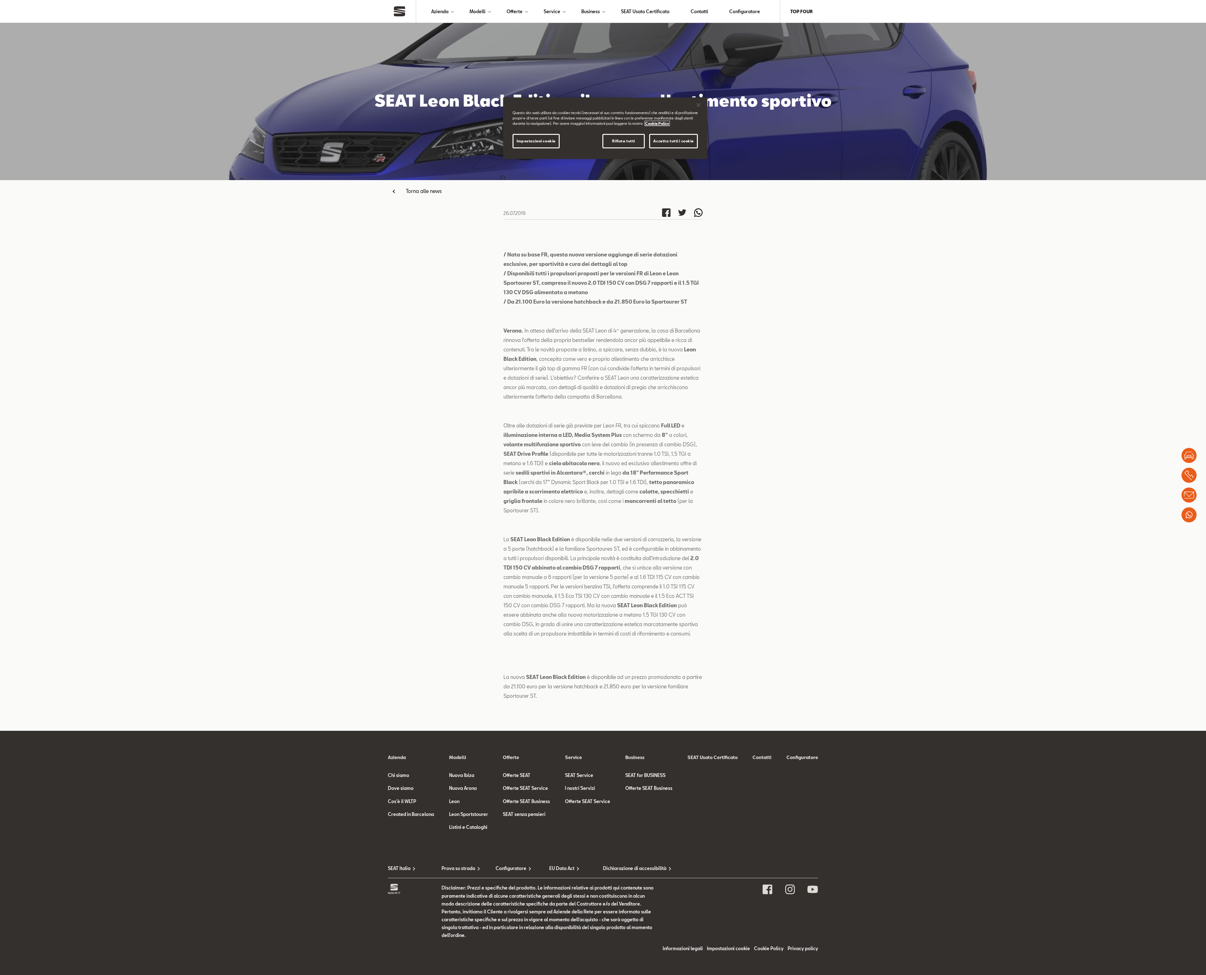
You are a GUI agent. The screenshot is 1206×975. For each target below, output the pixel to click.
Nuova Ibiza (461, 775)
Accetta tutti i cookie (673, 141)
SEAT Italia (399, 868)
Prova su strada (458, 868)
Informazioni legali (683, 948)
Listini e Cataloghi (468, 827)
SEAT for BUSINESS (645, 775)
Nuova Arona (463, 788)
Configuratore (744, 11)
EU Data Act (561, 868)
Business (590, 11)
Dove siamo (401, 788)
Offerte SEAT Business (526, 801)
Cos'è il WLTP (402, 801)
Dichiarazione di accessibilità (630, 868)
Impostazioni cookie (536, 141)
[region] (605, 128)
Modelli (478, 11)
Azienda (439, 11)
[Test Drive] (1189, 455)
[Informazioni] (1189, 495)
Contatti (699, 11)
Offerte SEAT (516, 775)
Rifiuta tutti (623, 141)
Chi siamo (398, 775)
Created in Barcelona (411, 814)
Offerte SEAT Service (525, 788)
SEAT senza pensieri (524, 814)
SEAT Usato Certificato (645, 11)
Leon (454, 801)
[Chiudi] (698, 105)
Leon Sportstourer (468, 814)
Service (552, 11)
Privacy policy (803, 948)
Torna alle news (424, 191)
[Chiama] (1189, 475)
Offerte (515, 11)
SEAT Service (579, 775)
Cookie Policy (769, 948)
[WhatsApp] (1189, 514)
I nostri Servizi (580, 788)
